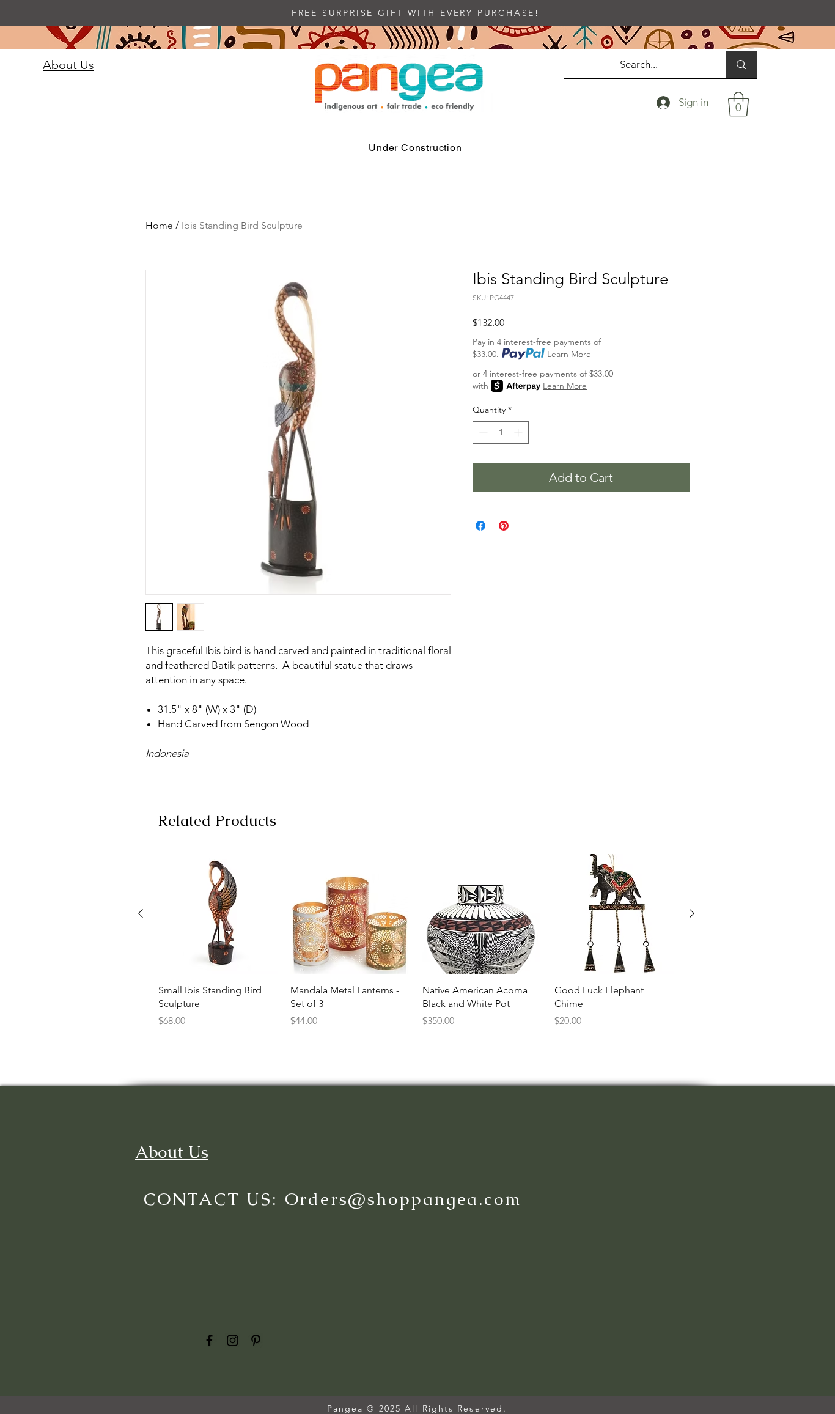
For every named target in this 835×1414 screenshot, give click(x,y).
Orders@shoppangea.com (403, 1199)
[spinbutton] (501, 432)
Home (159, 225)
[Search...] (741, 64)
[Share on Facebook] (480, 525)
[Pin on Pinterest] (503, 525)
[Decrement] (482, 432)
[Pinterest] (255, 1340)
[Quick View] (218, 914)
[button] (738, 104)
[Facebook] (209, 1340)
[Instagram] (232, 1340)
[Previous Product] (140, 913)
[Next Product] (692, 913)
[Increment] (519, 432)
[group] (416, 947)
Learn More (569, 353)
